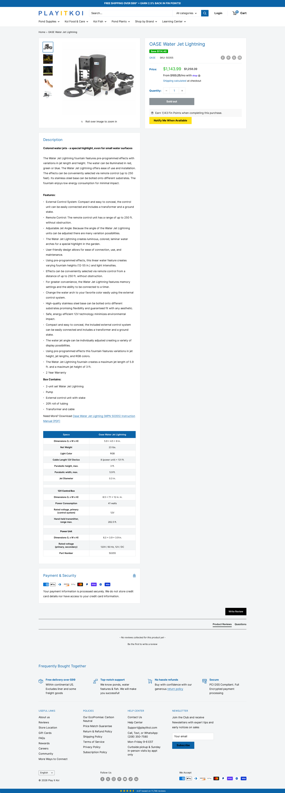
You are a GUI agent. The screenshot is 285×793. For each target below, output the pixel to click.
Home (42, 32)
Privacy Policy (91, 747)
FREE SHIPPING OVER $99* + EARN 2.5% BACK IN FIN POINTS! (142, 3)
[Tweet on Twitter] (234, 57)
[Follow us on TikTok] (131, 779)
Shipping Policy (92, 736)
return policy (175, 688)
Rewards (44, 743)
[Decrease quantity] (166, 91)
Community (46, 753)
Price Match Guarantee (97, 726)
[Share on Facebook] (223, 57)
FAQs (42, 738)
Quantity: (155, 90)
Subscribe (183, 745)
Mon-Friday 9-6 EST (140, 741)
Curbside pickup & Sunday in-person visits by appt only (144, 750)
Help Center (135, 722)
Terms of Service (93, 741)
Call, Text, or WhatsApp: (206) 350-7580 (143, 734)
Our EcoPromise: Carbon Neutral (98, 719)
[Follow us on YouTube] (125, 779)
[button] (142, 644)
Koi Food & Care (75, 21)
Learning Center (172, 21)
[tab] (222, 625)
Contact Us (135, 717)
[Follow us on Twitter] (108, 779)
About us (44, 717)
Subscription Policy (95, 752)
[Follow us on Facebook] (102, 779)
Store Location (48, 727)
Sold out (171, 101)
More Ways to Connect (53, 759)
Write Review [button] (236, 611)
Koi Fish (98, 21)
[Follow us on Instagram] (114, 779)
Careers (43, 748)
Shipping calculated (174, 80)
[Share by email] (240, 57)
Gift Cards (45, 732)
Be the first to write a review (142, 644)
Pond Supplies (47, 21)
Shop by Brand (144, 21)
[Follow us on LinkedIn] (136, 779)
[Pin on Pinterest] (228, 57)
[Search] (205, 13)
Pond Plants (119, 21)
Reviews (44, 722)
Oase (152, 57)
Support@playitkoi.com (142, 727)
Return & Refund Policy (97, 731)
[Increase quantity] (182, 91)
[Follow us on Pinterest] (119, 779)
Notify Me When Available (170, 120)
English (44, 772)
